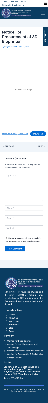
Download (38, 134)
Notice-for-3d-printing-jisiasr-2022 (15, 134)
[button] (45, 3)
